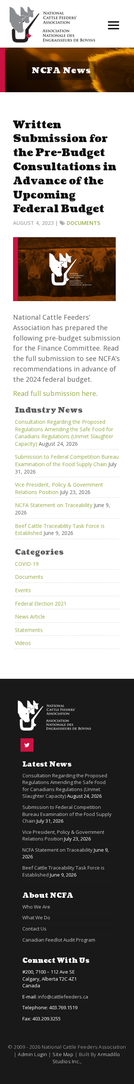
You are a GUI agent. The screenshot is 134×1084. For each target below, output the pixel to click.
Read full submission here (54, 393)
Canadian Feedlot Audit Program (58, 939)
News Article (30, 616)
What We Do (36, 917)
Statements (29, 629)
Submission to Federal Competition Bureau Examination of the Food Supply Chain (67, 460)
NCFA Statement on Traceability (53, 505)
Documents (83, 222)
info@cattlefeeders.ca (63, 996)
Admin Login (32, 1054)
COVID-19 (27, 563)
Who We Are (36, 906)
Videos (23, 642)
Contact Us (34, 928)
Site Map (62, 1054)
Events (23, 590)
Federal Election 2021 (41, 603)
